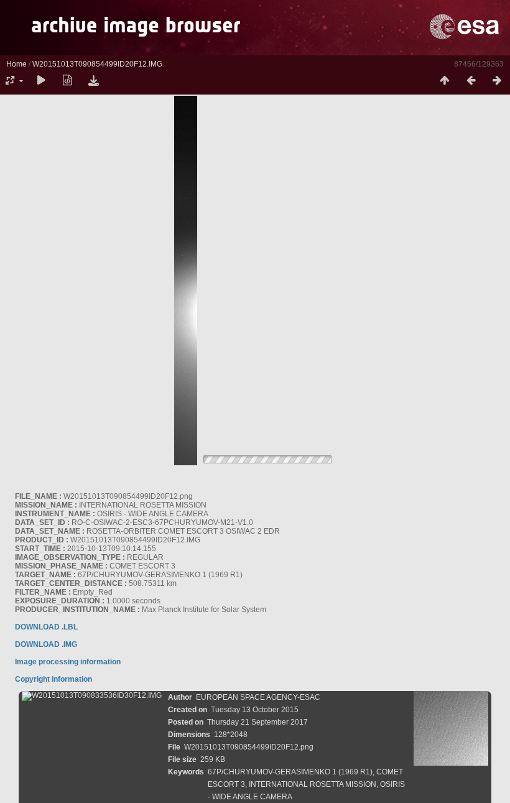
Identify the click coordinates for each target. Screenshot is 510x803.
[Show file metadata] (67, 81)
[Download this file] (93, 81)
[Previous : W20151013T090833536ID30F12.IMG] (471, 81)
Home (16, 64)
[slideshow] (41, 81)
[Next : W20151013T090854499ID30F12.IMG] (497, 81)
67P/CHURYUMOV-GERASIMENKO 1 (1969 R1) (290, 772)
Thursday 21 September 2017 (257, 722)
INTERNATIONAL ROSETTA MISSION (312, 784)
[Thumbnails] (445, 81)
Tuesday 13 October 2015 (255, 709)
